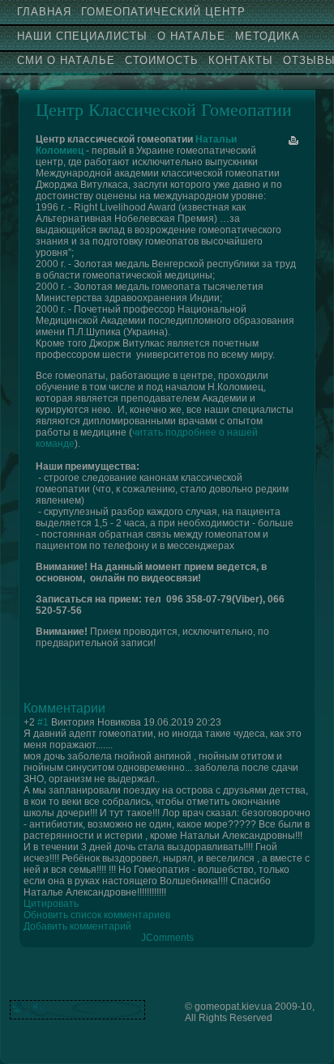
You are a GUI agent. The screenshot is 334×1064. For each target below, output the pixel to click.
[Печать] (293, 141)
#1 (43, 722)
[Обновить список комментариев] (110, 708)
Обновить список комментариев (97, 915)
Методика (267, 36)
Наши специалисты (82, 36)
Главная (44, 12)
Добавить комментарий (77, 926)
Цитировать (51, 903)
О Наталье (191, 36)
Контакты (240, 60)
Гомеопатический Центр (163, 12)
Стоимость (162, 60)
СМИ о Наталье (66, 60)
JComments (167, 937)
